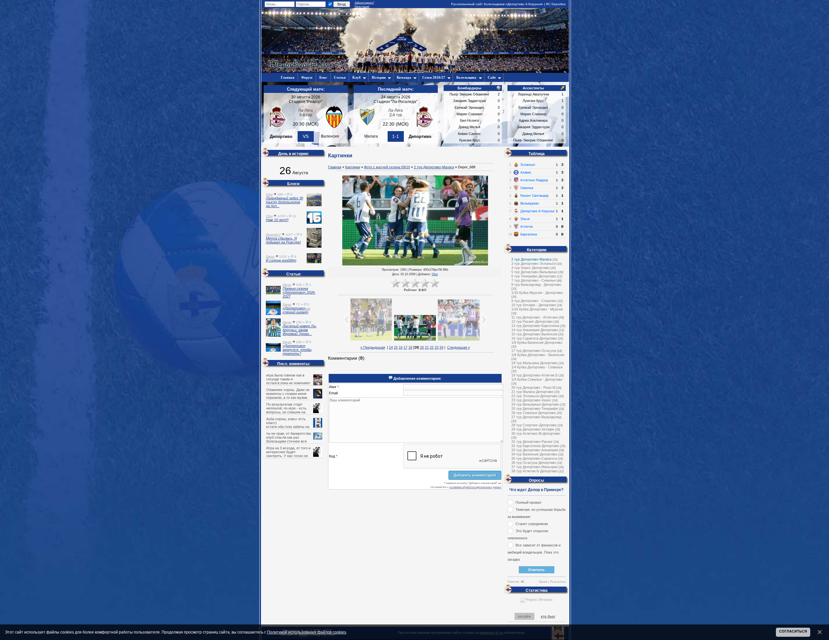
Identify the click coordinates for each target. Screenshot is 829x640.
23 (436, 347)
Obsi (435, 274)
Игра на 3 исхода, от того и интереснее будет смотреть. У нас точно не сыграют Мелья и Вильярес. (289, 454)
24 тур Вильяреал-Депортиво (535, 404)
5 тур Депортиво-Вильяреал (534, 272)
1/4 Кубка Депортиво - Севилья (536, 367)
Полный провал (528, 502)
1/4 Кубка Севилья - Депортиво (536, 379)
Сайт (492, 77)
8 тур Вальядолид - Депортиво (536, 284)
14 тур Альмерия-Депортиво (534, 330)
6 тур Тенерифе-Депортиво (533, 276)
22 (432, 347)
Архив (543, 581)
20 (422, 347)
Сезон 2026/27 (433, 77)
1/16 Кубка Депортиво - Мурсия (537, 309)
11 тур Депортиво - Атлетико (534, 317)
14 (391, 347)
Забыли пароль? (364, 2)
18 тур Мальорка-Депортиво (534, 363)
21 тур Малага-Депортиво (532, 392)
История (379, 77)
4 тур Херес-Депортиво (530, 268)
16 (401, 347)
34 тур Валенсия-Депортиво (534, 454)
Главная (334, 167)
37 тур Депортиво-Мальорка (534, 467)
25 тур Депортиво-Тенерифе (534, 408)
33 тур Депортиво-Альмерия (534, 450)
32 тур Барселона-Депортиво (535, 446)
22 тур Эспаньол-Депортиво (534, 396)
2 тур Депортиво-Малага (434, 167)
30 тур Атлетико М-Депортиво (535, 433)
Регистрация (362, 6)
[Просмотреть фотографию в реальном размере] (415, 220)
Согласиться (793, 631)
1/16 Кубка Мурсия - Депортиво (537, 293)
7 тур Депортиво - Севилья (533, 280)
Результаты (558, 581)
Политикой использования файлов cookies (306, 632)
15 (396, 347)
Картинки (352, 167)
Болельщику (466, 77)
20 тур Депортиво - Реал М (533, 387)
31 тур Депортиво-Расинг (532, 442)
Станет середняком (532, 524)
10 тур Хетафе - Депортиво (533, 305)
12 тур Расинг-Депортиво (532, 321)
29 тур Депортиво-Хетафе (532, 429)
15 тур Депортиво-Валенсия (534, 334)
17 (405, 347)
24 (441, 347)
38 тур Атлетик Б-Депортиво (534, 471)
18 (410, 347)
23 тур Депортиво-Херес (531, 400)
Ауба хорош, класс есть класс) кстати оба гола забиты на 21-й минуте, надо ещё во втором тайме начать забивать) (294, 426)
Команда (404, 77)
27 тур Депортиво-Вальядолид (536, 417)
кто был (548, 616)
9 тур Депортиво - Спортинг (534, 301)
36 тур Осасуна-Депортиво (533, 463)
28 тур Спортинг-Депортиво (534, 425)
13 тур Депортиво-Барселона (535, 326)
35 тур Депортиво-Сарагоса (534, 458)
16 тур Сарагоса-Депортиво (534, 338)
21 (427, 347)
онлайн (524, 616)
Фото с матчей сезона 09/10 (387, 167)
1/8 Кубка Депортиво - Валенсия (537, 355)
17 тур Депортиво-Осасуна (533, 351)
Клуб (356, 77)
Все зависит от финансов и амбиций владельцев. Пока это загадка (534, 552)
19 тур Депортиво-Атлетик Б (534, 375)
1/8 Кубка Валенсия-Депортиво (536, 342)
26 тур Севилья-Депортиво (533, 413)
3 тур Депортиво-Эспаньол (533, 263)
